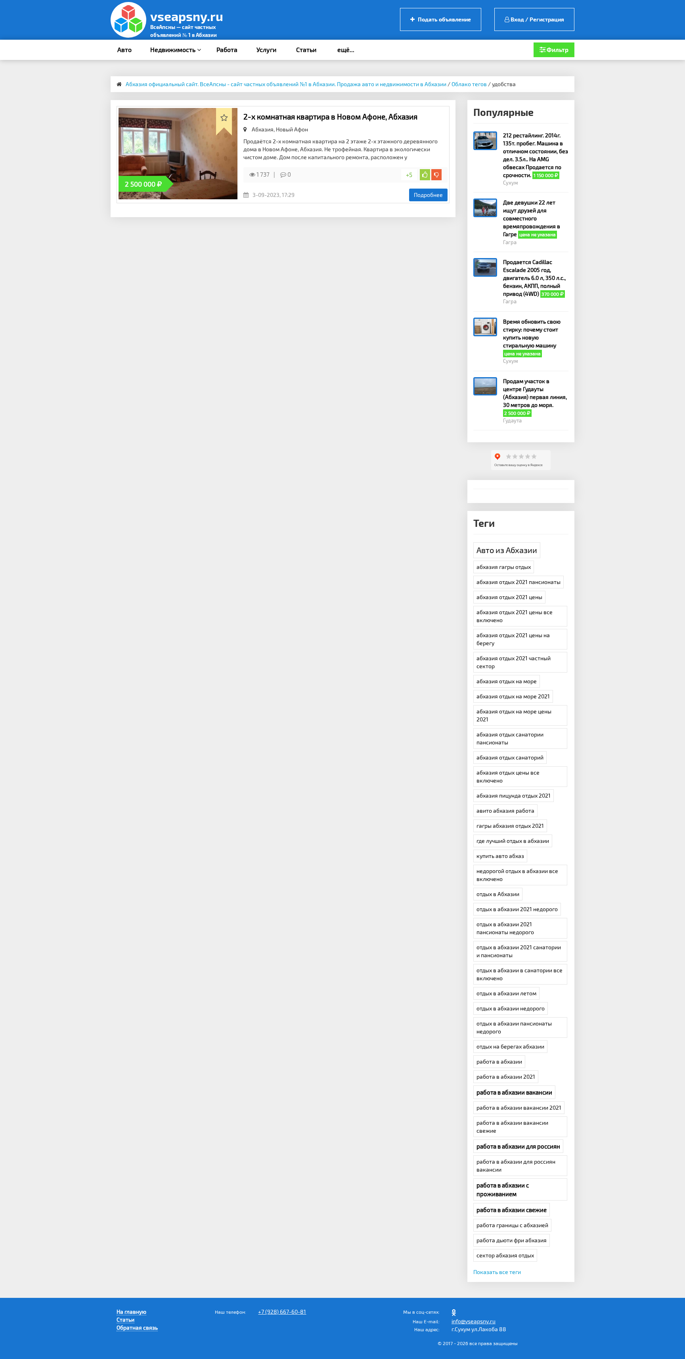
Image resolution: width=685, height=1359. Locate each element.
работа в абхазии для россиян (518, 1146)
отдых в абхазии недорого (510, 1008)
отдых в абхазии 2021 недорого (517, 909)
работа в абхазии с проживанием (502, 1189)
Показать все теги (497, 1271)
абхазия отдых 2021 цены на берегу (513, 639)
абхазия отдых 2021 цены (509, 597)
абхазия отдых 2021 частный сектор (513, 662)
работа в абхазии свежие (511, 1209)
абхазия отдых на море (506, 681)
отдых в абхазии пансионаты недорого (514, 1027)
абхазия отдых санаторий (509, 757)
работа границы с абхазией (512, 1225)
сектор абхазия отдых (505, 1255)
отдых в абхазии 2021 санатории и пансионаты (518, 951)
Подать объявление (444, 19)
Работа (226, 49)
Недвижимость (173, 49)
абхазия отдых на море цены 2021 (513, 715)
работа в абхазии (499, 1061)
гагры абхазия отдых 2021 (510, 825)
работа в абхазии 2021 (505, 1076)
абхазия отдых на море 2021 (513, 696)
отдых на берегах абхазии (510, 1046)
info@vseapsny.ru (474, 1321)
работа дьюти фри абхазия (511, 1240)
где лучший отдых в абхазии (512, 840)
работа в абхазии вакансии (514, 1092)
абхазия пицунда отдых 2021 (513, 795)
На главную (131, 1311)
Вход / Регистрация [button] (536, 19)
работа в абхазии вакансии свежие (512, 1126)
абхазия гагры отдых (503, 566)
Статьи (306, 49)
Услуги (266, 49)
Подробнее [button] (428, 194)
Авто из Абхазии (506, 550)
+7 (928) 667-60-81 (282, 1311)
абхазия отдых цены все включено (508, 776)
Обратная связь (137, 1327)
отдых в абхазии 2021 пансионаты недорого (505, 928)
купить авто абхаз (500, 855)
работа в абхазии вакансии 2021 (518, 1107)
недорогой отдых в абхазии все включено (517, 874)
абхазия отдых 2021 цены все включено (514, 616)
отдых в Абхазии (497, 894)
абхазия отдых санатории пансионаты (509, 738)
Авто (124, 49)
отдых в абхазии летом (506, 993)
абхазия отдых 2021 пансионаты (518, 581)
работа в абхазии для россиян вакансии (515, 1165)
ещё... (345, 49)
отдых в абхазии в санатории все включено (519, 974)
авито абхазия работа (505, 810)
